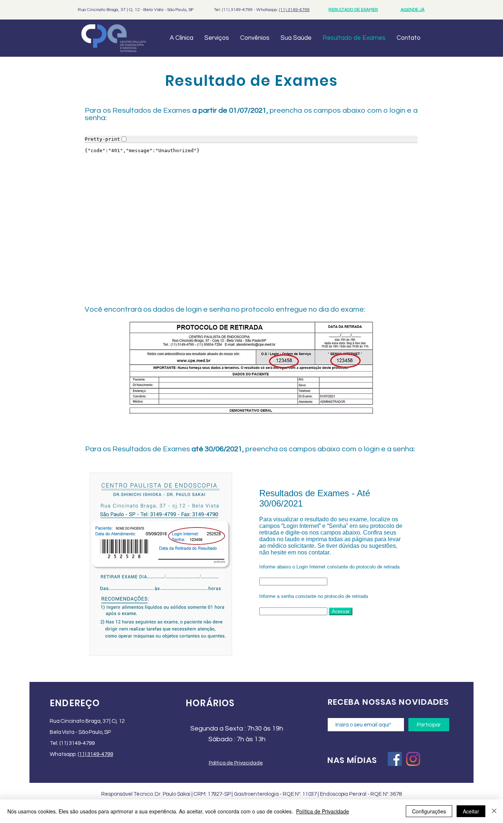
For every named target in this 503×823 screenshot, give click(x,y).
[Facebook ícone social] (395, 759)
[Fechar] (494, 811)
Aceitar (471, 811)
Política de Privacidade (322, 811)
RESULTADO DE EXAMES (353, 9)
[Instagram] (413, 759)
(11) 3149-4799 (294, 9)
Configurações (429, 811)
